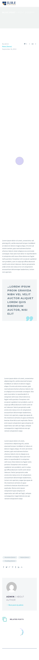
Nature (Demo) (24, 557)
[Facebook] (3, 567)
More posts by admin (16, 605)
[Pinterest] (12, 567)
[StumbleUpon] (21, 567)
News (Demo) (7, 46)
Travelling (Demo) (10, 561)
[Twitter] (6, 567)
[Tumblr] (15, 567)
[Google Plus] (9, 567)
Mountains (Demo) (10, 557)
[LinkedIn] (18, 567)
